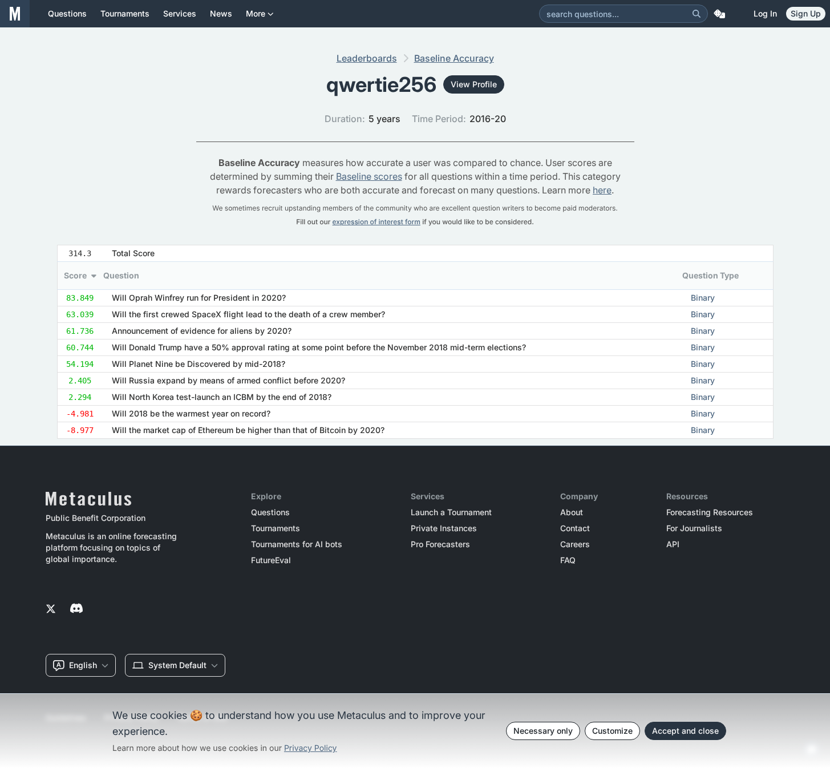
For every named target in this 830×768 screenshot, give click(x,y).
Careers (575, 544)
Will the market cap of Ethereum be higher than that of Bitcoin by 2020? (248, 430)
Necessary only (543, 730)
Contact (575, 528)
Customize (612, 730)
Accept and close (685, 730)
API (672, 544)
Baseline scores (369, 176)
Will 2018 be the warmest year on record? (191, 413)
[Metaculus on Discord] (76, 609)
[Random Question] (719, 14)
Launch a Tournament (451, 512)
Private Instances (444, 528)
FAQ (568, 560)
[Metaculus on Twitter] (51, 609)
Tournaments (275, 528)
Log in (765, 13)
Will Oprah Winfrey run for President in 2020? (199, 297)
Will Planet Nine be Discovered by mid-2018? (198, 364)
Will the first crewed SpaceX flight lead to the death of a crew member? (248, 314)
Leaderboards (367, 58)
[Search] (696, 14)
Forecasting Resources (709, 512)
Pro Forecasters (440, 544)
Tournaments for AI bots (296, 544)
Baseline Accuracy (454, 58)
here (602, 190)
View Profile (474, 84)
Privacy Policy (310, 748)
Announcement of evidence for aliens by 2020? (201, 331)
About (571, 512)
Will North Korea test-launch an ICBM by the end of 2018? (221, 397)
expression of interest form (376, 221)
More (255, 13)
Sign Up (806, 13)
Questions (270, 512)
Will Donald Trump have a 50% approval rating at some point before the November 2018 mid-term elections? (319, 347)
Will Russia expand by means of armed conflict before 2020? (228, 380)
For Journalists (694, 528)
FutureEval (271, 560)
